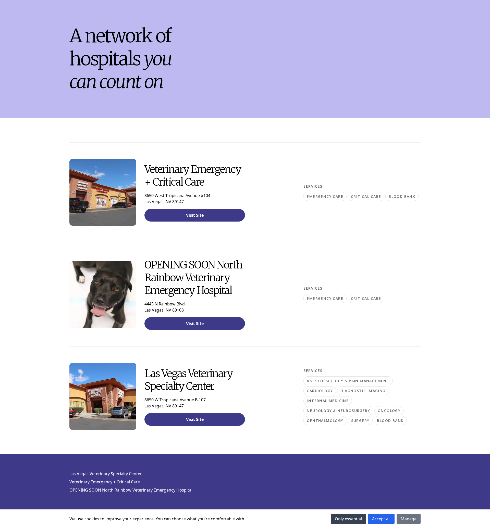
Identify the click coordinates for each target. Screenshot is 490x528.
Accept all (381, 519)
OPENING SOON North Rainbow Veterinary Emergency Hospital (130, 490)
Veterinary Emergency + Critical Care (104, 482)
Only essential (348, 519)
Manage (408, 519)
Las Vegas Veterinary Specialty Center (105, 474)
